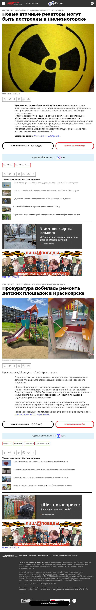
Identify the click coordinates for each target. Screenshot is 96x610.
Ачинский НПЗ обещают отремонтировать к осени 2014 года (36, 207)
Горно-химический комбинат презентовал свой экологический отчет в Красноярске (46, 191)
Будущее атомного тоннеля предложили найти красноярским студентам (41, 199)
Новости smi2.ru (10, 277)
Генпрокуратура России (11, 360)
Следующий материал (49, 603)
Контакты (23, 555)
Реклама (32, 555)
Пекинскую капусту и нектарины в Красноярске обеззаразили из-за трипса (42, 485)
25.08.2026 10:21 (8, 284)
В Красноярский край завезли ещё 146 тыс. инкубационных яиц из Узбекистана (44, 469)
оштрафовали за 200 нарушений (32, 414)
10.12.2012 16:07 (7, 10)
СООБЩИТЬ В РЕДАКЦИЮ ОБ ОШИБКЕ (63, 555)
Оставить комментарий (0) (74, 146)
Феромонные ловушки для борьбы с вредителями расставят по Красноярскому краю (46, 215)
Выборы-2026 (43, 555)
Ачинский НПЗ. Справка (46, 136)
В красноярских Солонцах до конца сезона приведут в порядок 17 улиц (41, 477)
